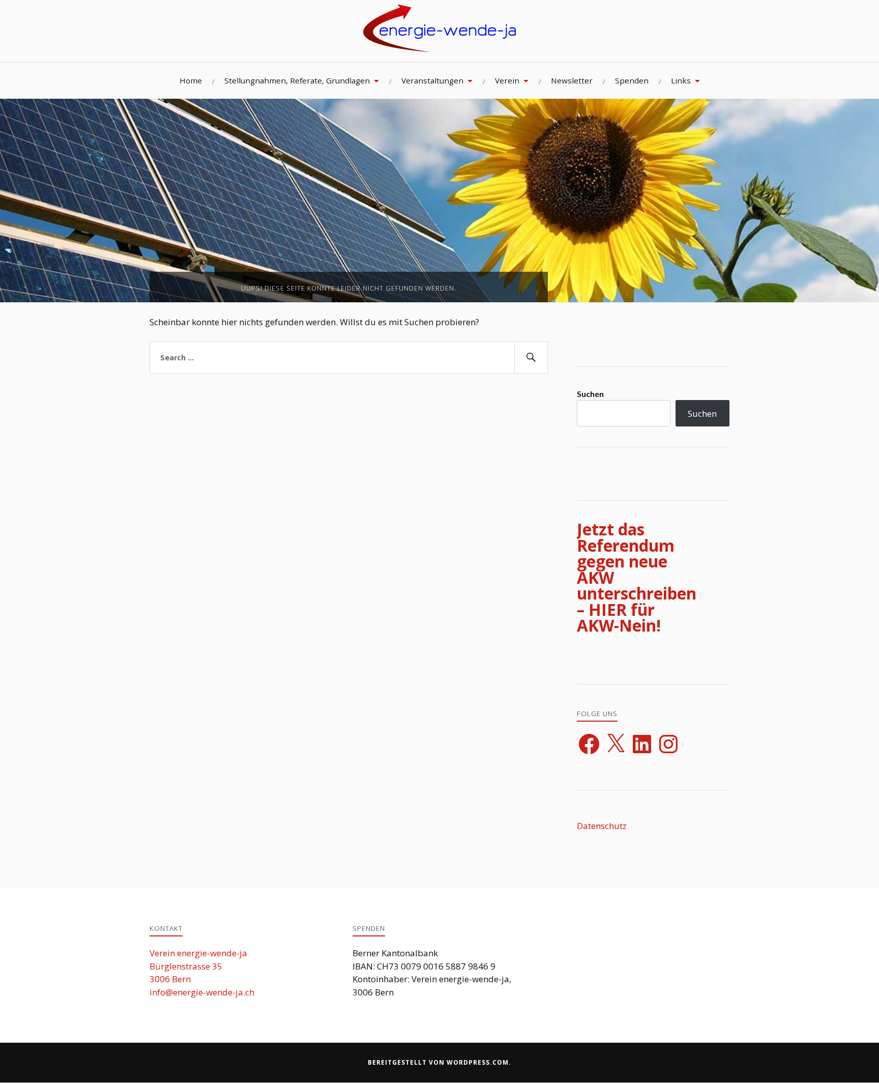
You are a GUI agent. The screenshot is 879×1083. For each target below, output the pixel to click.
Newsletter (572, 80)
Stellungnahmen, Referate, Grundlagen (297, 80)
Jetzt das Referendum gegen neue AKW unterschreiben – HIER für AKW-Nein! (636, 577)
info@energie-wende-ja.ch (202, 992)
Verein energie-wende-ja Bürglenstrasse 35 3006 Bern (198, 966)
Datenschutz (602, 826)
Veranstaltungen (432, 80)
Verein (507, 80)
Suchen (590, 393)
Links (681, 80)
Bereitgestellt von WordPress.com (438, 1062)
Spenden (632, 80)
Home (191, 80)
